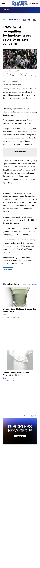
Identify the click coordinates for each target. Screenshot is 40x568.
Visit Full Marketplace (30, 284)
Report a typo (8, 269)
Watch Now (33, 3)
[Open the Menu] (4, 3)
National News (11, 19)
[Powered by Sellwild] (34, 416)
